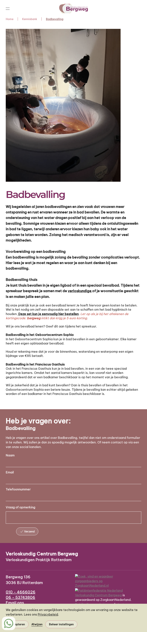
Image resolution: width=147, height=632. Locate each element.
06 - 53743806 (20, 597)
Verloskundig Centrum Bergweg (98, 595)
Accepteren (17, 624)
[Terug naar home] (73, 8)
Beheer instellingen (61, 624)
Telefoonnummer (18, 489)
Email (10, 472)
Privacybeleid (48, 614)
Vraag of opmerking (20, 507)
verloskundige (80, 291)
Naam (10, 455)
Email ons (15, 602)
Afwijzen (36, 624)
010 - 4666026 (20, 592)
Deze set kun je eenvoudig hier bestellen (48, 314)
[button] (8, 8)
